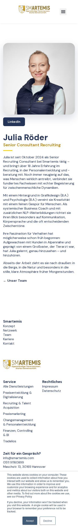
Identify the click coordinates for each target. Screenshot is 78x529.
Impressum (50, 386)
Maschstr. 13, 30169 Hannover (24, 467)
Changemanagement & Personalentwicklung (19, 422)
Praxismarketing (14, 414)
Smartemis (12, 321)
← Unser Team (15, 280)
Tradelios (9, 441)
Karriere (8, 339)
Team (7, 335)
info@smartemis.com (18, 458)
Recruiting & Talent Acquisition (17, 405)
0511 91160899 (13, 462)
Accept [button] (30, 520)
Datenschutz (51, 391)
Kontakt (8, 343)
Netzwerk (10, 330)
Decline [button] (47, 520)
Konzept (9, 326)
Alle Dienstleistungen (18, 386)
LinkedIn (14, 122)
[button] (63, 11)
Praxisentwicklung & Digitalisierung (17, 395)
